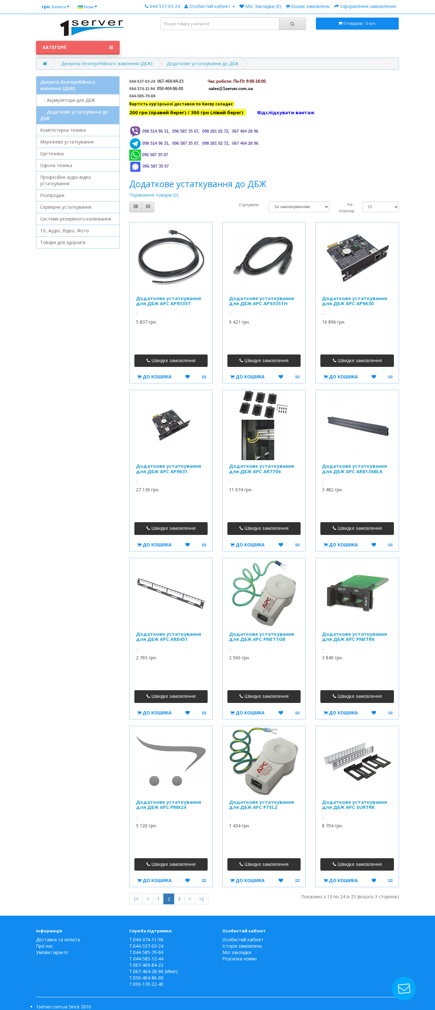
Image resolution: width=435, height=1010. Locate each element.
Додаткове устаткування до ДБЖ (203, 63)
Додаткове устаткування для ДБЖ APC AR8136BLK (354, 468)
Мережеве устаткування (67, 142)
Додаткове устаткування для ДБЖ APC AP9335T (168, 301)
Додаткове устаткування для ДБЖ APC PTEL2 (261, 804)
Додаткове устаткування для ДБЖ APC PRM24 (168, 804)
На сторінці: (346, 208)
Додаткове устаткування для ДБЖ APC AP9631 (168, 468)
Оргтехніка (52, 154)
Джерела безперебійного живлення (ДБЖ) (107, 63)
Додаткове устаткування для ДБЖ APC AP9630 (354, 301)
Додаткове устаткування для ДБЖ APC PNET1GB (261, 636)
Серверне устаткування (65, 207)
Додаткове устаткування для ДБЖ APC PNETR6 (354, 636)
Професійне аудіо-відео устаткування (65, 180)
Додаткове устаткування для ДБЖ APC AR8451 (168, 636)
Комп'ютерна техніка (63, 130)
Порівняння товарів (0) (154, 195)
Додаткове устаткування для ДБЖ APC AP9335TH (261, 301)
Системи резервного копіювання (75, 219)
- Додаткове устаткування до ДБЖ (74, 115)
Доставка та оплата (58, 939)
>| (201, 899)
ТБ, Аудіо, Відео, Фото (64, 231)
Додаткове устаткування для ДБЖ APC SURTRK (354, 804)
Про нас (44, 946)
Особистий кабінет (243, 939)
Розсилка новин (239, 959)
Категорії (54, 47)
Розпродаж (52, 195)
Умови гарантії (52, 952)
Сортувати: (249, 204)
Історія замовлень (242, 946)
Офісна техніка (56, 165)
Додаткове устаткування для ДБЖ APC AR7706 (261, 468)
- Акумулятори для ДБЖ (67, 100)
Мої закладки (236, 952)
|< (136, 899)
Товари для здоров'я (62, 242)
